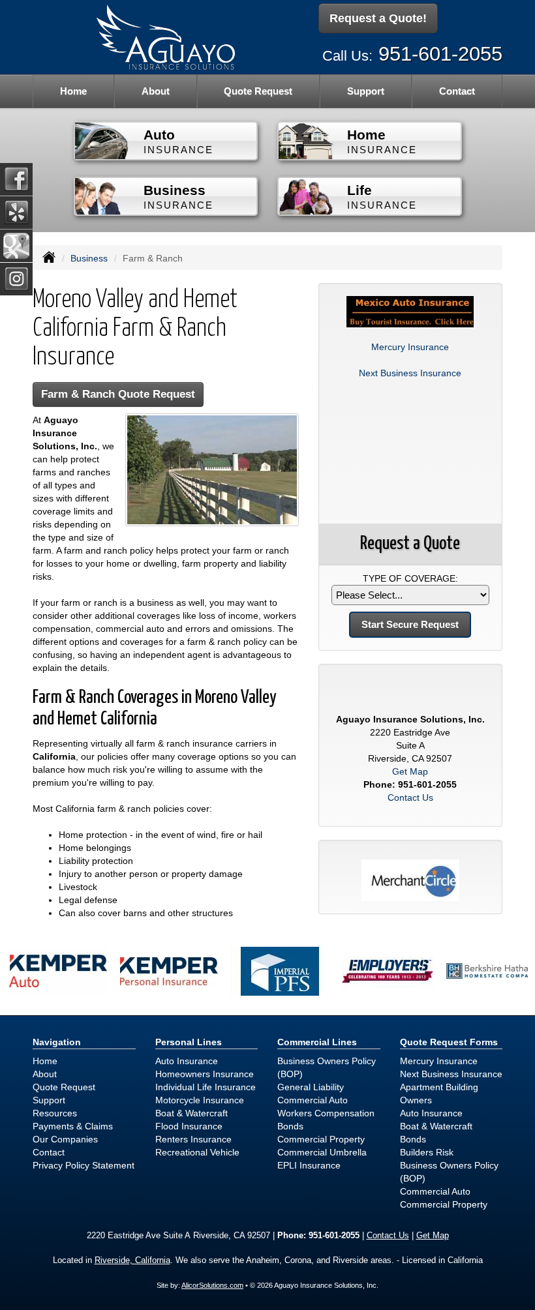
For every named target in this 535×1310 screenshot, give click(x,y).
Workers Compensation (325, 1113)
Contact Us (410, 797)
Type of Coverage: (410, 578)
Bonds (290, 1126)
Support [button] (365, 91)
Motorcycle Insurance (199, 1100)
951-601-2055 (440, 53)
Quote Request (64, 1087)
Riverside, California (132, 1260)
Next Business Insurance (410, 373)
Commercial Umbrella (322, 1152)
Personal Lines (188, 1042)
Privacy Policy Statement (83, 1165)
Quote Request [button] (258, 91)
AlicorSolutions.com (212, 1285)
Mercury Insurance (410, 347)
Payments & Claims (73, 1126)
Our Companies (65, 1139)
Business (89, 258)
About (156, 91)
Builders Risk (426, 1152)
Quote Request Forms (449, 1042)
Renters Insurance (193, 1139)
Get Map (410, 771)
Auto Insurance (186, 1061)
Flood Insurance (188, 1126)
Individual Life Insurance (205, 1087)
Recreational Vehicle (197, 1152)
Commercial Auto (312, 1100)
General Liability (310, 1087)
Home (73, 91)
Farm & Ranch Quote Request (118, 394)
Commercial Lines (317, 1042)
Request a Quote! (378, 18)
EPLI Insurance (309, 1165)
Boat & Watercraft (191, 1113)
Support (49, 1100)
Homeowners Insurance (204, 1074)
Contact (457, 91)
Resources (55, 1113)
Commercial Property (321, 1139)
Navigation (57, 1042)
